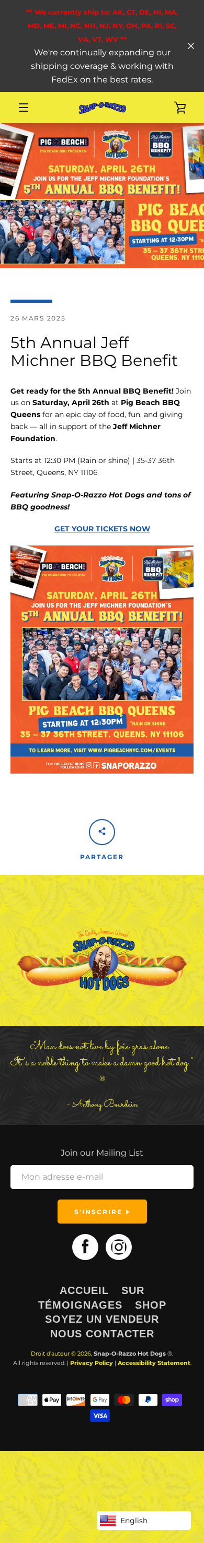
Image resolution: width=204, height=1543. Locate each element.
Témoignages (80, 1305)
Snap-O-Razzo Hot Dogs (130, 1353)
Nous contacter (102, 1333)
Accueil (84, 1290)
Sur (132, 1290)
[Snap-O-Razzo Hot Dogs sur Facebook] (85, 1246)
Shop (150, 1305)
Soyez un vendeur (102, 1319)
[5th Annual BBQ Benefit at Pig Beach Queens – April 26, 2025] (102, 771)
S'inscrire (99, 1212)
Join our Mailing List (102, 1153)
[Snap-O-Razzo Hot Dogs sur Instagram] (119, 1246)
